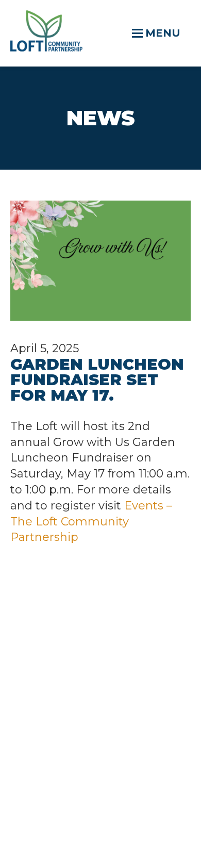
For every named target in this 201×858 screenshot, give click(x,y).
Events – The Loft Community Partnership (91, 521)
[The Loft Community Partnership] (46, 48)
